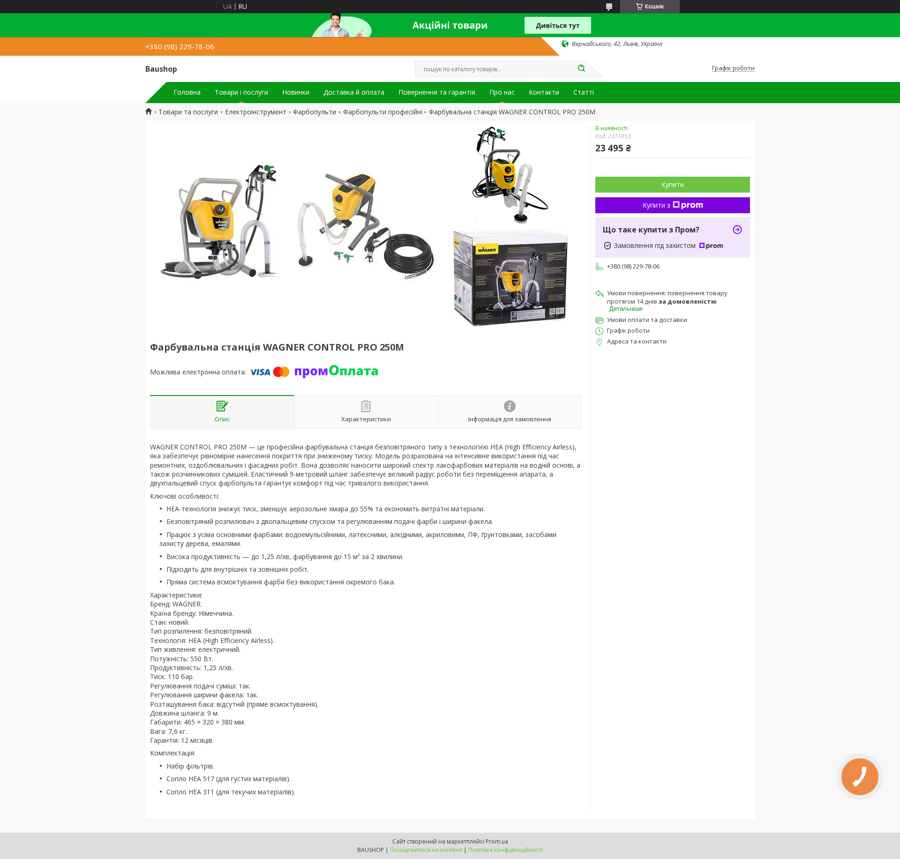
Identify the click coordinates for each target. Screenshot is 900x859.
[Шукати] (581, 68)
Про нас (502, 92)
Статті (583, 92)
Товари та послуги (188, 112)
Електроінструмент (255, 112)
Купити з (656, 205)
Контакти (544, 92)
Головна (187, 92)
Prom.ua (497, 841)
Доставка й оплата (353, 92)
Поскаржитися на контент (426, 850)
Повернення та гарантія (436, 92)
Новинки (295, 92)
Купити (672, 184)
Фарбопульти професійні (382, 112)
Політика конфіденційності (505, 850)
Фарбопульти (314, 112)
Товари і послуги (241, 92)
